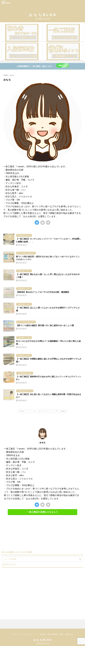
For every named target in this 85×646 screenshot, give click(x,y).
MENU (8, 3)
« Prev (21, 411)
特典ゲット (62, 65)
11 (56, 411)
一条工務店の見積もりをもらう (42, 512)
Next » (63, 411)
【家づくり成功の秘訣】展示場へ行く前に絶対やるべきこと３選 (45, 325)
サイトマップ (16, 634)
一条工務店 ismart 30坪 (42, 643)
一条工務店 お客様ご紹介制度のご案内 (51, 634)
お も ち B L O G (42, 15)
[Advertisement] (20, 533)
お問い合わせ (69, 634)
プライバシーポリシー (29, 634)
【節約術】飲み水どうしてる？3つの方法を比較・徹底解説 (42, 292)
